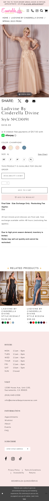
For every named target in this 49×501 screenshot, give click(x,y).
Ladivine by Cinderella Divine (27, 18)
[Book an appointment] (37, 10)
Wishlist (8, 420)
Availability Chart (13, 176)
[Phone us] (32, 10)
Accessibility (18, 473)
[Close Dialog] (2, 493)
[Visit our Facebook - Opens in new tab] (6, 459)
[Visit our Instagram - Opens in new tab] (13, 459)
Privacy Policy (14, 470)
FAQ (7, 431)
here (24, 499)
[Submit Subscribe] (27, 449)
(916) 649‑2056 (12, 395)
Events (8, 427)
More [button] (3, 209)
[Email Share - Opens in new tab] (33, 101)
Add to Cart (24, 190)
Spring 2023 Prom (12, 21)
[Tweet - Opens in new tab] (19, 101)
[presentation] (31, 288)
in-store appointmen (33, 4)
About (7, 424)
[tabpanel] (24, 60)
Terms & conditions (33, 470)
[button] (28, 10)
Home (5, 18)
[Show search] (41, 10)
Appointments (11, 417)
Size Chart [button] (42, 154)
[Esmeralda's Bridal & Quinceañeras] (12, 11)
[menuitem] (28, 10)
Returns (32, 473)
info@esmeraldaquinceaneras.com (21, 400)
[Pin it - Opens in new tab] (26, 101)
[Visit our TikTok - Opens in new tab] (20, 459)
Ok (46, 493)
